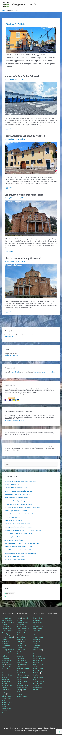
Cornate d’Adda (6, 660)
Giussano (9, 664)
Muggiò (4, 681)
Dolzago (19, 650)
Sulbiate (4, 696)
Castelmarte (36, 645)
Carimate (35, 637)
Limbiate (9, 671)
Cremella (19, 648)
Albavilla (35, 618)
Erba (40, 650)
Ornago (4, 685)
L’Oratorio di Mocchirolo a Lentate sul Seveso (18, 504)
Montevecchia (21, 671)
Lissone (4, 673)
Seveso (4, 694)
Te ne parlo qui (9, 336)
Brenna (40, 629)
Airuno (19, 618)
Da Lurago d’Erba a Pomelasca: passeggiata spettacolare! (22, 507)
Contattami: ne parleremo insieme (15, 420)
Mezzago (4, 677)
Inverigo (35, 658)
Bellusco (4, 624)
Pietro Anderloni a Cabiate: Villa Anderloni (25, 135)
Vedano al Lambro (7, 702)
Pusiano (42, 681)
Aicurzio (4, 620)
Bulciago (24, 626)
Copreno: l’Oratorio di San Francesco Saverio (18, 524)
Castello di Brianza (22, 633)
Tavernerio (36, 685)
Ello (24, 650)
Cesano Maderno (7, 654)
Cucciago (35, 650)
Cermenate (36, 648)
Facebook (36, 372)
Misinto (4, 679)
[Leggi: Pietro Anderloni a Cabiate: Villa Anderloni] (31, 158)
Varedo (4, 700)
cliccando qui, (15, 372)
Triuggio (10, 696)
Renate (9, 685)
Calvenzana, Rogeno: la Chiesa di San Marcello (18, 537)
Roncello (4, 687)
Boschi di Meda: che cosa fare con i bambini (18, 550)
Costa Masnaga (21, 645)
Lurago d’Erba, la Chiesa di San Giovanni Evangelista (20, 481)
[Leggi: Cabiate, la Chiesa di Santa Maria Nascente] (31, 218)
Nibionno (20, 675)
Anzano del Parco (38, 626)
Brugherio (10, 635)
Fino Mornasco (37, 656)
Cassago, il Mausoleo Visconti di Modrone (17, 494)
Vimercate (5, 713)
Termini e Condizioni (10, 596)
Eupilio (35, 652)
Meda (10, 675)
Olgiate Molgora (22, 677)
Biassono (4, 631)
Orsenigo (35, 677)
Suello (19, 692)
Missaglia (20, 669)
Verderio (19, 696)
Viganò (25, 696)
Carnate (4, 648)
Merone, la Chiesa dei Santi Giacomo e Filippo (18, 546)
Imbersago (20, 660)
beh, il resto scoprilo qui (12, 355)
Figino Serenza (37, 654)
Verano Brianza (6, 709)
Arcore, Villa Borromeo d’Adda (14, 540)
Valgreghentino (21, 694)
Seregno (4, 692)
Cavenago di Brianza (8, 650)
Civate (19, 641)
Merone (35, 671)
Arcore (4, 622)
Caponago (5, 643)
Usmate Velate (6, 698)
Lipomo (35, 660)
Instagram (44, 372)
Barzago (19, 622)
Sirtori (24, 690)
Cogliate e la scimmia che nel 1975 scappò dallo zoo (20, 553)
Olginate (19, 679)
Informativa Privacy (10, 593)
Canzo (34, 633)
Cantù (40, 631)
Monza (9, 679)
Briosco (4, 635)
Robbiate (20, 685)
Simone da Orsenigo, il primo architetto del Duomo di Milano (23, 530)
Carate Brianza (6, 645)
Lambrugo (42, 658)
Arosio (34, 629)
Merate (20, 666)
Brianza (7, 79)
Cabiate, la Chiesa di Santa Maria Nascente (25, 194)
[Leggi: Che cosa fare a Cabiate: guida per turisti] (31, 281)
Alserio (35, 622)
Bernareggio (5, 626)
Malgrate (26, 664)
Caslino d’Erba (37, 639)
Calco (18, 629)
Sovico (9, 694)
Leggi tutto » (9, 129)
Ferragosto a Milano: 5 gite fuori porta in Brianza (19, 501)
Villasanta (4, 711)
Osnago (19, 681)
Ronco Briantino (6, 690)
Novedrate (36, 675)
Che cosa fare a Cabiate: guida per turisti (24, 258)
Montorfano (36, 673)
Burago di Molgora (7, 637)
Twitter (53, 372)
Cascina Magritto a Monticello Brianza (16, 511)
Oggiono (26, 675)
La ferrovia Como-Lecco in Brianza (15, 520)
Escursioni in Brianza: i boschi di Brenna (16, 497)
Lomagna (20, 664)
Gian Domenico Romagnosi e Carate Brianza (18, 556)
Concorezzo (5, 658)
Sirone (19, 690)
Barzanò (25, 622)
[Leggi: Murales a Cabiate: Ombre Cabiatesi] (31, 98)
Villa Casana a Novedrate (12, 484)
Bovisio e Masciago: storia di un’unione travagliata (20, 514)
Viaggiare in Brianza (24, 4)
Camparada (5, 641)
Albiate (9, 620)
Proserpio (36, 681)
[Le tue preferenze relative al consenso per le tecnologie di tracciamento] (59, 732)
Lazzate (4, 666)
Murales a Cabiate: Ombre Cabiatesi (22, 76)
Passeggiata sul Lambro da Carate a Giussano (18, 527)
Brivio (19, 626)
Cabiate (23, 79)
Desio (3, 664)
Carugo (41, 637)
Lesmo (4, 671)
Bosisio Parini (21, 624)
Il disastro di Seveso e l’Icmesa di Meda (16, 488)
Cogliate (4, 656)
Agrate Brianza (6, 618)
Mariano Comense (38, 669)
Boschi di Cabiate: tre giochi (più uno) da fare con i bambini (22, 543)
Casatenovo (25, 629)
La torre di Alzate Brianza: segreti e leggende (18, 491)
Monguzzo (41, 671)
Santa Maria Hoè (22, 687)
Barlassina (10, 622)
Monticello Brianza (22, 673)
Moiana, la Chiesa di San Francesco (15, 560)
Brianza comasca (15, 79)
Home (3, 10)
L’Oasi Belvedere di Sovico (12, 517)
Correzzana (5, 662)
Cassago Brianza (22, 631)
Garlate (19, 652)
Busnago (4, 639)
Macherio (4, 675)
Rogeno (26, 685)
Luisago (35, 664)
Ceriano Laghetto (7, 652)
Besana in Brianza (7, 629)
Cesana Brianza (21, 639)
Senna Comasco (37, 683)
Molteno (26, 669)
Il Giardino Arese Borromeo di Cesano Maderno (19, 533)
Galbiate (19, 654)
